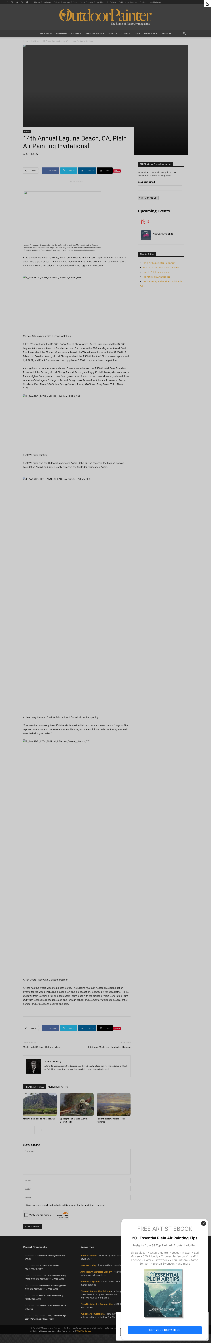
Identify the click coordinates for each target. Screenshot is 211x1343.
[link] (207, 3)
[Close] (203, 1223)
